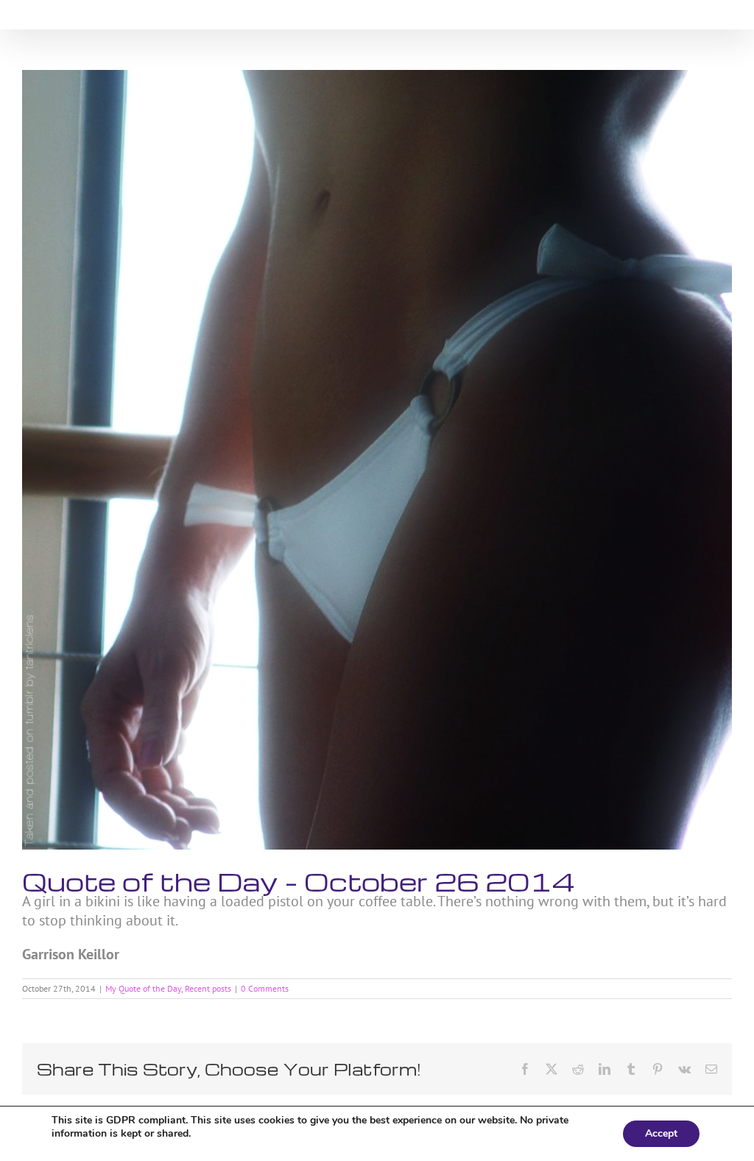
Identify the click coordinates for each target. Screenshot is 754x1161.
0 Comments (265, 988)
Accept (661, 1133)
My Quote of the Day (143, 988)
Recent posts (208, 988)
